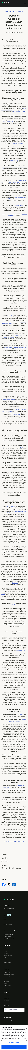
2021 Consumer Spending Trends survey (15, 347)
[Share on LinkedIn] (14, 885)
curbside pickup (19, 205)
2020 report (10, 315)
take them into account (9, 399)
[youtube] (11, 1021)
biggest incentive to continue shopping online (14, 447)
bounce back (20, 714)
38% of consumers (8, 121)
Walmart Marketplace (9, 337)
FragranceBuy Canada (17, 143)
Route (9, 479)
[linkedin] (5, 1021)
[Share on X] (9, 885)
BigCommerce (14, 160)
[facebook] (7, 1021)
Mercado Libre (16, 414)
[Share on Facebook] (4, 885)
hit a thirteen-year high (19, 111)
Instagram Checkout (18, 335)
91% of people (11, 506)
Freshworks (15, 583)
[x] (9, 1021)
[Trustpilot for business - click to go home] (5, 3)
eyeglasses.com (20, 650)
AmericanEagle (11, 605)
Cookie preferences (14, 1042)
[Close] (26, 1028)
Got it (14, 1047)
